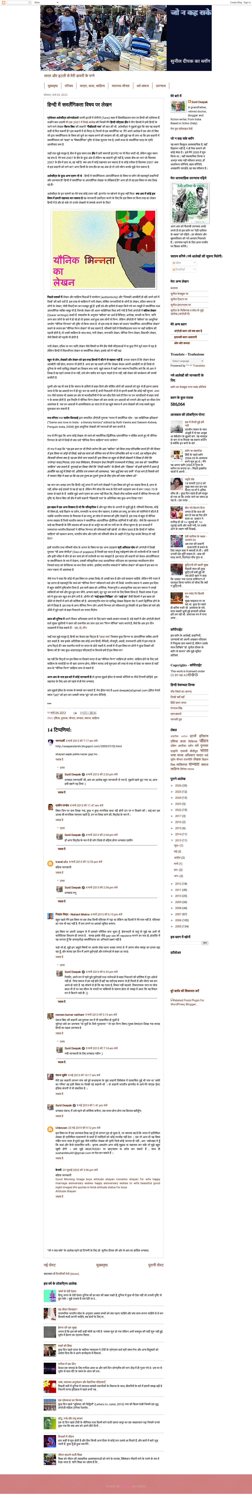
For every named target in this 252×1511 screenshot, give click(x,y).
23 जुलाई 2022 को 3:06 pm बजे (80, 1170)
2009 (178, 902)
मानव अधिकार (186, 755)
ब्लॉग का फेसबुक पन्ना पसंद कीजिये (188, 387)
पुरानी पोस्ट (156, 1265)
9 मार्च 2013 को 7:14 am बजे (102, 1048)
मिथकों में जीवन (66, 1436)
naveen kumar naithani (70, 1014)
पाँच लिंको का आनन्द (181, 691)
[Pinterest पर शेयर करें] (95, 713)
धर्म (197, 746)
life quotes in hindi (84, 1187)
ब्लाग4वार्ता (176, 714)
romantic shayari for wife (133, 1179)
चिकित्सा (192, 741)
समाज (88, 718)
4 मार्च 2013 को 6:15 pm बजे (106, 914)
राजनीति (188, 759)
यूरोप (173, 759)
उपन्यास (161, 85)
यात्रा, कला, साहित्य (92, 85)
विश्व (173, 764)
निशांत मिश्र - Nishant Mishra (72, 914)
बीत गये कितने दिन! (195, 508)
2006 (178, 920)
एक (76, 628)
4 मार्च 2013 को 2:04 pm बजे (102, 835)
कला (183, 741)
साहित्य (95, 718)
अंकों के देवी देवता (67, 1291)
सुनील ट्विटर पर (179, 299)
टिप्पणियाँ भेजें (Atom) (67, 1274)
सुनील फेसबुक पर (179, 293)
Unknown (61, 1127)
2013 (178, 840)
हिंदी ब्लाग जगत (178, 702)
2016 (178, 822)
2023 (178, 804)
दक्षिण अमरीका (178, 745)
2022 (178, 810)
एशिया (57, 718)
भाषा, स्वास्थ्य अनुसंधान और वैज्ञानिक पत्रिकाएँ (81, 1382)
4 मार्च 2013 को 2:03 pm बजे (102, 774)
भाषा (173, 755)
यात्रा (199, 755)
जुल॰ (177, 845)
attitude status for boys (112, 1187)
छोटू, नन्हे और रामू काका (70, 1418)
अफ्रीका (174, 736)
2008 (178, 908)
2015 (178, 828)
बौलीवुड (194, 751)
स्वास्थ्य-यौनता (121, 85)
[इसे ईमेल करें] (81, 713)
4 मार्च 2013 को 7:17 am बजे (82, 740)
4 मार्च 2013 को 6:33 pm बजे (102, 972)
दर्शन (190, 745)
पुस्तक (64, 718)
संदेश (178, 263)
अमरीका (184, 736)
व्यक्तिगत (181, 765)
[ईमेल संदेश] (74, 712)
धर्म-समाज (143, 85)
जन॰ (176, 876)
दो (80, 628)
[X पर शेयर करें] (88, 713)
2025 (178, 791)
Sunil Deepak (73, 774)
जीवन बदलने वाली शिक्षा (70, 1454)
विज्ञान (205, 759)
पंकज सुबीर (61, 1075)
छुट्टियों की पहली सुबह (196, 565)
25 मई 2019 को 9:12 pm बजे (84, 1127)
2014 (178, 834)
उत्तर (62, 767)
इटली (193, 736)
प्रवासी (184, 751)
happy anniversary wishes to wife (117, 1183)
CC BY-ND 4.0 (179, 675)
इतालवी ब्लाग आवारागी (185, 337)
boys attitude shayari (100, 1179)
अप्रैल (177, 857)
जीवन (203, 741)
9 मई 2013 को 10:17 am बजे (84, 1075)
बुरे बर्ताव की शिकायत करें (185, 991)
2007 (178, 914)
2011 (178, 890)
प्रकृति (174, 751)
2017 (178, 816)
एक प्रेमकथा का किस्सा (70, 1400)
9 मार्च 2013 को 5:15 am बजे (101, 1014)
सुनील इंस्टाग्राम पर (181, 305)
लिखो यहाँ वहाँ (177, 697)
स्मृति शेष (189, 479)
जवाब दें (59, 759)
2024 (178, 797)
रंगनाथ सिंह (176, 708)
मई (176, 851)
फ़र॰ (176, 870)
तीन (85, 628)
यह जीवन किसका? (67, 1309)
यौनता (72, 718)
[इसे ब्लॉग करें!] (85, 713)
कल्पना (174, 288)
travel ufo (62, 861)
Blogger (126, 1486)
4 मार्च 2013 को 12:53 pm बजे (85, 861)
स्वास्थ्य (190, 769)
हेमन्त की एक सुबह (67, 1327)
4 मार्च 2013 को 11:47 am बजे (86, 805)
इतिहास (203, 736)
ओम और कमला (182, 343)
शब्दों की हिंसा (65, 1345)
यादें (206, 755)
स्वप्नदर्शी (60, 740)
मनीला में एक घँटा (67, 1364)
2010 (178, 896)
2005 (178, 926)
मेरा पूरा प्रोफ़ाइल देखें (181, 128)
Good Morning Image (70, 1179)
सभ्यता (79, 718)
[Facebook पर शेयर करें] (91, 713)
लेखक (197, 759)
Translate (199, 365)
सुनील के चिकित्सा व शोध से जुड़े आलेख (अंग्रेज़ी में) (187, 312)
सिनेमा (183, 769)
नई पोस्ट (50, 1265)
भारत (204, 750)
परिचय (69, 85)
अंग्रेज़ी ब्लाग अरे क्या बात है (188, 331)
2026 (178, 785)
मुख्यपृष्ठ (53, 85)
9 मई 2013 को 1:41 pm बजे (92, 1105)
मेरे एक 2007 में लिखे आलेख (80, 122)
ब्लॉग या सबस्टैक (193, 450)
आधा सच (104, 636)
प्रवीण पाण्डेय (62, 805)
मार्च (176, 863)
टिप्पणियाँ (180, 269)
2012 (178, 883)
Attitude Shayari (66, 1191)
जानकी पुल (176, 719)
